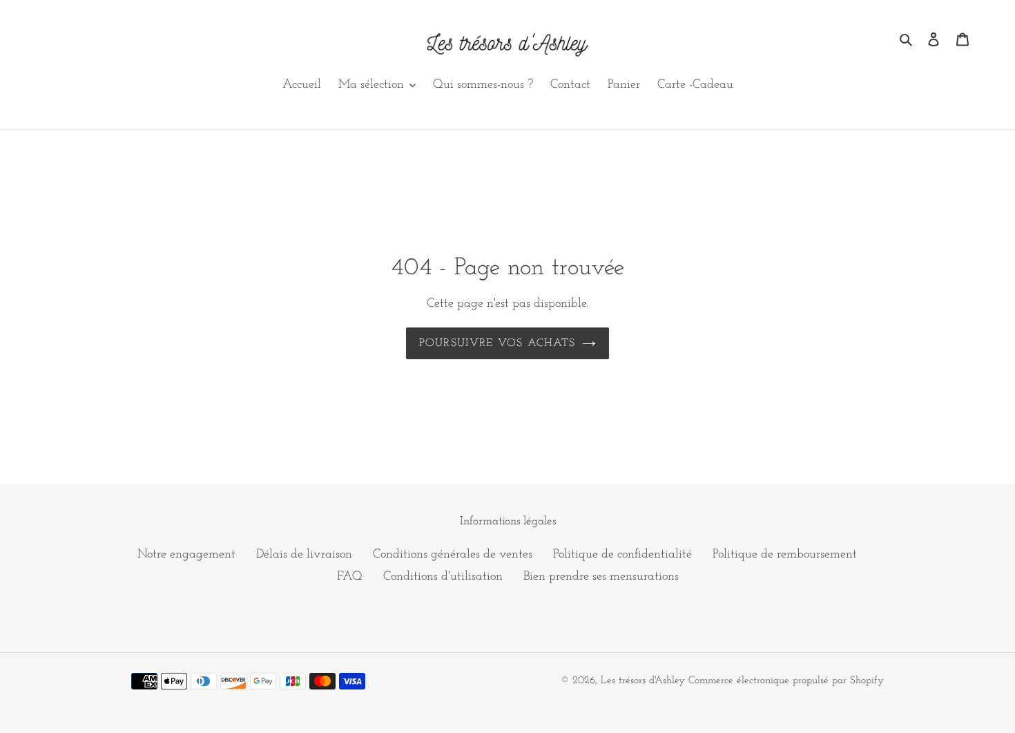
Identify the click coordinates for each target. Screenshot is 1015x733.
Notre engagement (186, 555)
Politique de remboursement (785, 555)
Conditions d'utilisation (443, 577)
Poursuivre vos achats (497, 343)
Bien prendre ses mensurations (601, 577)
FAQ (349, 577)
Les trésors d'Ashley (643, 681)
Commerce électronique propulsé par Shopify (786, 681)
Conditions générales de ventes (452, 555)
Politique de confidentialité (622, 555)
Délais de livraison (304, 555)
